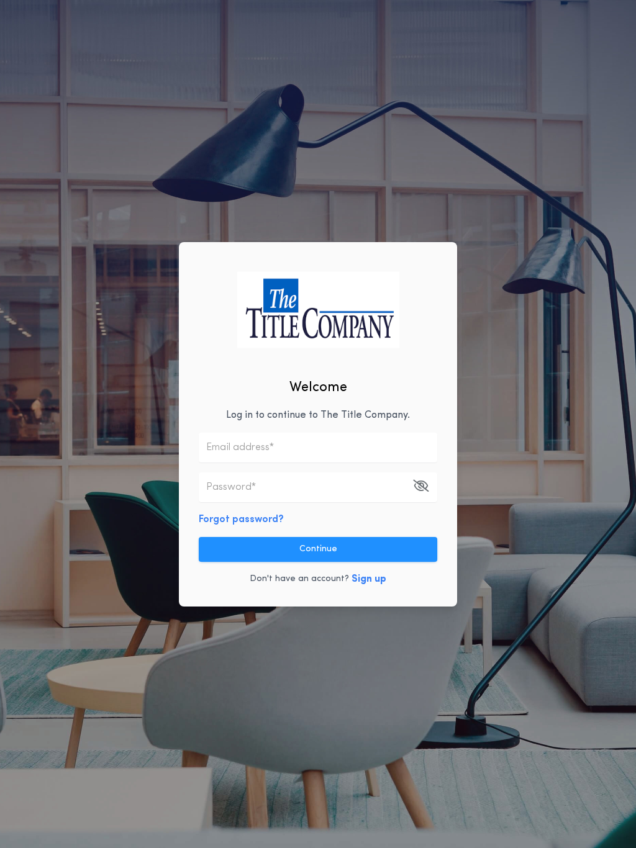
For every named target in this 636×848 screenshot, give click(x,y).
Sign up (369, 579)
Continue (318, 549)
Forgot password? (241, 520)
